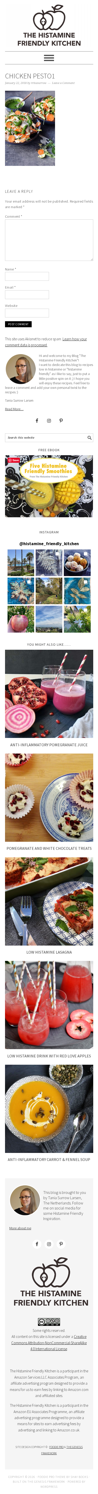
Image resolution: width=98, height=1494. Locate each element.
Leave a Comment (63, 83)
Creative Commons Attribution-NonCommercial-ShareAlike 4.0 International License (49, 1342)
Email (10, 287)
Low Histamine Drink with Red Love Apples (49, 1055)
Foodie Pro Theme (52, 1477)
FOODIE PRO (56, 1447)
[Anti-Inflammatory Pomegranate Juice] (49, 736)
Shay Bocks (79, 1477)
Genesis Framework (49, 1481)
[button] (21, 562)
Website (11, 305)
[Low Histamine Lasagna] (49, 944)
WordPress (49, 1486)
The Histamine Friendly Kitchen (49, 25)
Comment (13, 216)
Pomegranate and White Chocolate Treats (49, 848)
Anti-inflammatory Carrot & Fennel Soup (49, 1159)
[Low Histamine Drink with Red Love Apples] (49, 1047)
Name (10, 269)
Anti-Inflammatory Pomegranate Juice (49, 744)
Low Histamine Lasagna (49, 952)
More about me (20, 1228)
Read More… (14, 409)
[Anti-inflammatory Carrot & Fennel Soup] (49, 1151)
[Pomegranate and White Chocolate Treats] (49, 840)
